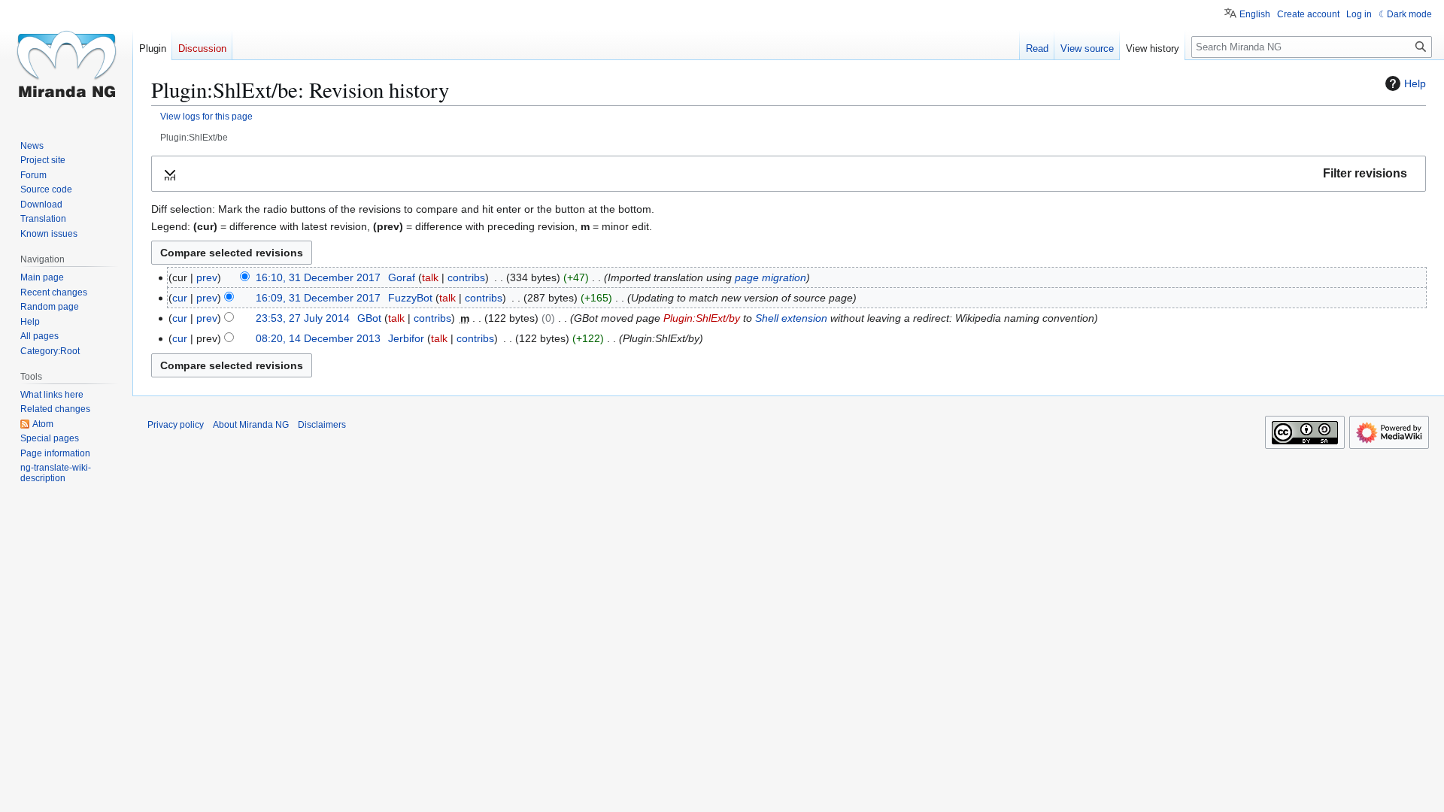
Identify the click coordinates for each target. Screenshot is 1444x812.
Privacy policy (175, 425)
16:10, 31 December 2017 (318, 277)
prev (206, 277)
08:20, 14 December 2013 (318, 338)
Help (1415, 83)
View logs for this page (206, 116)
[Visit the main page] (66, 60)
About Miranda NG (251, 425)
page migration (770, 277)
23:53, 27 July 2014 (303, 318)
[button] (788, 174)
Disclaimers (322, 425)
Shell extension (791, 318)
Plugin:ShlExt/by (701, 318)
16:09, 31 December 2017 (318, 298)
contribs (466, 277)
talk (430, 277)
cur (179, 298)
